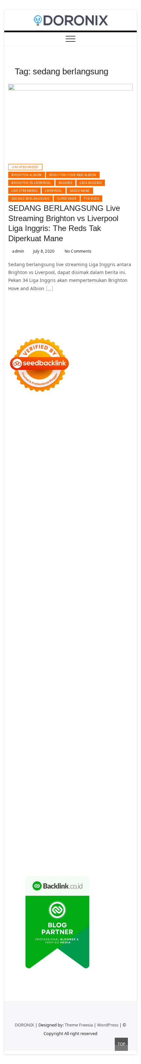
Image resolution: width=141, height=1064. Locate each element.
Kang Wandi (97, 713)
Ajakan (15, 800)
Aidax (105, 508)
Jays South (119, 492)
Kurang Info (101, 729)
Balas (14, 784)
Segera (103, 824)
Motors (16, 413)
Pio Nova (17, 595)
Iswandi (95, 705)
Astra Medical (40, 626)
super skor (66, 198)
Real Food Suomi (48, 610)
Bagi (110, 776)
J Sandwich (35, 666)
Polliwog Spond (43, 429)
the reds (91, 198)
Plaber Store (88, 437)
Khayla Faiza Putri (66, 705)
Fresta (15, 500)
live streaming (24, 191)
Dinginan (64, 816)
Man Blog (111, 689)
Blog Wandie (22, 729)
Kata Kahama (90, 468)
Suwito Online (37, 697)
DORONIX (24, 1025)
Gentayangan (23, 816)
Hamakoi (56, 516)
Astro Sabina (111, 460)
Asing (86, 776)
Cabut (63, 792)
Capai (31, 808)
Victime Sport (71, 626)
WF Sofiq (54, 539)
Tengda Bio (84, 571)
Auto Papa (55, 460)
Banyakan (86, 816)
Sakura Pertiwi (89, 752)
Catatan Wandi (66, 713)
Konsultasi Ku (115, 831)
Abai (96, 768)
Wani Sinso (58, 500)
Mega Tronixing (25, 571)
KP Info (90, 508)
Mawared (77, 610)
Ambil (14, 776)
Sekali (118, 824)
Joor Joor (103, 595)
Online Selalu (23, 752)
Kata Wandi (36, 713)
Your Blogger (62, 745)
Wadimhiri (19, 452)
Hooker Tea (110, 571)
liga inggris (91, 183)
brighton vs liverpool (31, 183)
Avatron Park (81, 460)
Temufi (15, 579)
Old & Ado (44, 634)
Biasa (14, 792)
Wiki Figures (116, 429)
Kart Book (64, 555)
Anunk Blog (37, 413)
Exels (46, 555)
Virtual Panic (42, 523)
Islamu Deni (101, 476)
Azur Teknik (64, 413)
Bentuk (29, 792)
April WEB (34, 500)
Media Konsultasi (87, 847)
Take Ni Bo (19, 445)
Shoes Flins (41, 595)
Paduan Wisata (55, 752)
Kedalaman (20, 824)
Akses (68, 800)
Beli (43, 784)
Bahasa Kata (54, 855)
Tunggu (79, 808)
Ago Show (19, 547)
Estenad (36, 516)
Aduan (112, 792)
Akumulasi (33, 776)
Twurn (42, 468)
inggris (65, 183)
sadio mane (80, 191)
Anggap (84, 800)
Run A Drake (87, 650)
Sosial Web (34, 745)
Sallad (37, 539)
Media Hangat (23, 855)
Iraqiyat (122, 587)
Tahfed (69, 689)
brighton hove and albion (72, 175)
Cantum (80, 792)
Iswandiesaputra (26, 705)
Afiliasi (36, 768)
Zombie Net (21, 531)
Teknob (104, 681)
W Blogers (44, 476)
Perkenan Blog (85, 839)
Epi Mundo (62, 468)
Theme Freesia (79, 1025)
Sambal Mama (37, 508)
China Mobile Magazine (86, 547)
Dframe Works (74, 445)
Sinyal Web (70, 737)
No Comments (77, 251)
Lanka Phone (50, 421)
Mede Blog (45, 587)
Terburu (47, 792)
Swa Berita (31, 484)
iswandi (116, 697)
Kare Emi (81, 579)
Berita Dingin (53, 839)
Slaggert (97, 500)
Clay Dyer (40, 658)
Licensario (76, 618)
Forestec (60, 658)
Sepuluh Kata (23, 839)
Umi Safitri (35, 760)
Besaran (107, 816)
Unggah (47, 808)
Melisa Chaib (82, 484)
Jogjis (101, 492)
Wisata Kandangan (107, 721)
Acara (51, 768)
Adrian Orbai (50, 563)
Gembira (64, 824)
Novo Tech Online (54, 531)
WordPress (107, 1025)
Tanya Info (118, 847)
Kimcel (27, 421)
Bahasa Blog (116, 839)
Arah (99, 776)
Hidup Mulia (44, 547)
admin (17, 251)
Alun (107, 768)
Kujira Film (36, 579)
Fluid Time (101, 587)
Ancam (54, 776)
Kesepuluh (43, 831)
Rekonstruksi (111, 539)
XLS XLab (18, 642)
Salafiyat (115, 468)
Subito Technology (81, 429)
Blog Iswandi (43, 721)
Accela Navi (45, 445)
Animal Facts (101, 634)
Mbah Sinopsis (77, 492)
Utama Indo (68, 508)
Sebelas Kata (115, 745)
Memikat (43, 824)
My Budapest (57, 650)
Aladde (79, 500)
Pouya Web (20, 587)
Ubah (64, 808)
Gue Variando (71, 634)
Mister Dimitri (80, 539)
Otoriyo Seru (118, 626)
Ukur (94, 808)
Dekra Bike (88, 602)
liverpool (53, 191)
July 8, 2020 (43, 251)
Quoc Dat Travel (113, 452)
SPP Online (106, 555)
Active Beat (73, 642)
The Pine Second (110, 563)
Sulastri (97, 523)
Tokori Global (101, 642)
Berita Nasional (39, 737)
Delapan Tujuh (94, 413)
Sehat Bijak (110, 760)
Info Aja (88, 760)
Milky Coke (19, 634)
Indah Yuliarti (64, 760)
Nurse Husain (72, 523)
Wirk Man (88, 689)
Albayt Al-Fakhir (25, 460)
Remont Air (101, 658)
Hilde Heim (103, 445)
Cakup (97, 792)
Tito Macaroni (53, 674)
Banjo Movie (115, 650)
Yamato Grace (72, 476)
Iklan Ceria (20, 476)
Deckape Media (25, 650)
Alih (117, 768)
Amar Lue (59, 579)
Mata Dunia (82, 681)
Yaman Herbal (44, 642)
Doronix (73, 421)
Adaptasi (68, 768)
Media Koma (97, 737)
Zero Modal (115, 437)
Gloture (84, 555)
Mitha (53, 492)
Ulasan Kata (114, 808)
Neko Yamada (23, 437)
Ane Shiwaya (106, 579)
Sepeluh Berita (50, 847)
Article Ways (62, 602)
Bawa (54, 784)
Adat (84, 768)
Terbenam (73, 784)
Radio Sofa (95, 697)
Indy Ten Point (104, 618)
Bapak (45, 816)
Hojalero (84, 531)
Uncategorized (25, 167)
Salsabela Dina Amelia (61, 729)
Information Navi (88, 674)
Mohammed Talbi (73, 595)
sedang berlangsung (30, 198)
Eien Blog (18, 539)
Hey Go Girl (96, 421)
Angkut (71, 776)
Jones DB (118, 674)
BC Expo (38, 602)
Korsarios (99, 610)
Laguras (31, 555)
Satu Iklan (88, 745)
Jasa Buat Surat (83, 516)
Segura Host (57, 571)
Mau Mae (50, 689)
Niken (14, 697)
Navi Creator (68, 697)
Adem (30, 800)
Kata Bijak (35, 492)
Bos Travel (57, 681)
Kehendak (19, 831)
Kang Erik (28, 689)
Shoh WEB (118, 523)
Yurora (105, 484)
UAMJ (123, 634)
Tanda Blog (20, 847)
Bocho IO (18, 658)
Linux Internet (63, 666)
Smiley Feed (21, 563)
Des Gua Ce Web (98, 666)
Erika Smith (78, 563)
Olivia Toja (55, 484)
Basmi (123, 776)
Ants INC (42, 452)
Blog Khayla (72, 721)
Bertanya (18, 768)
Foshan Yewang (56, 437)
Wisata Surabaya (26, 681)
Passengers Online (73, 452)
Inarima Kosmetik (44, 618)
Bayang (29, 784)
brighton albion (26, 175)
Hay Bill (79, 658)
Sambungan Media (77, 831)
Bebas (92, 784)
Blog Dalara (21, 468)
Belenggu (110, 784)
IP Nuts (95, 626)
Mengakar (49, 800)
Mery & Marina (111, 531)
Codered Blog (74, 587)
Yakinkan (84, 824)
